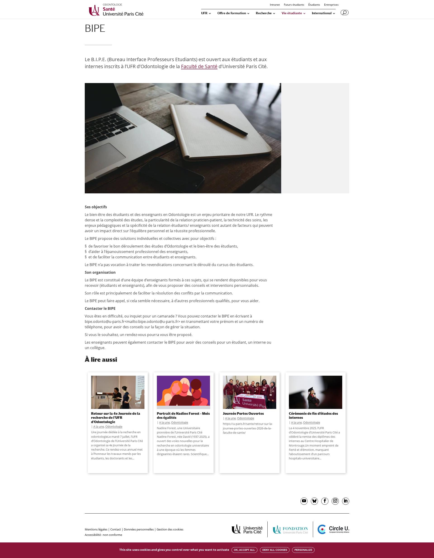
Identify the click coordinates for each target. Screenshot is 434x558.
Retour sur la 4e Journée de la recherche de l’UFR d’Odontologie (115, 417)
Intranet (275, 5)
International (322, 13)
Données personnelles (139, 529)
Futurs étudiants (294, 5)
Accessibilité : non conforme (103, 535)
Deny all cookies (274, 550)
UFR (204, 13)
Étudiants (314, 5)
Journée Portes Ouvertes (243, 413)
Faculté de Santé (199, 66)
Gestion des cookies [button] (170, 529)
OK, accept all (244, 550)
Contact (115, 529)
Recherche (264, 13)
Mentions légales (96, 529)
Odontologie (113, 426)
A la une (98, 426)
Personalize (303, 550)
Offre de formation (231, 13)
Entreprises (331, 5)
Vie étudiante (292, 13)
